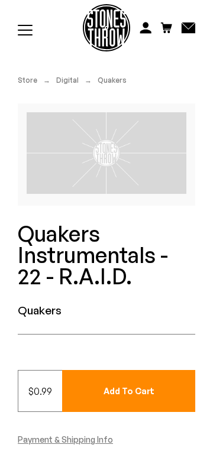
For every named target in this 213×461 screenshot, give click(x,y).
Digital (67, 80)
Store (27, 80)
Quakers (112, 80)
